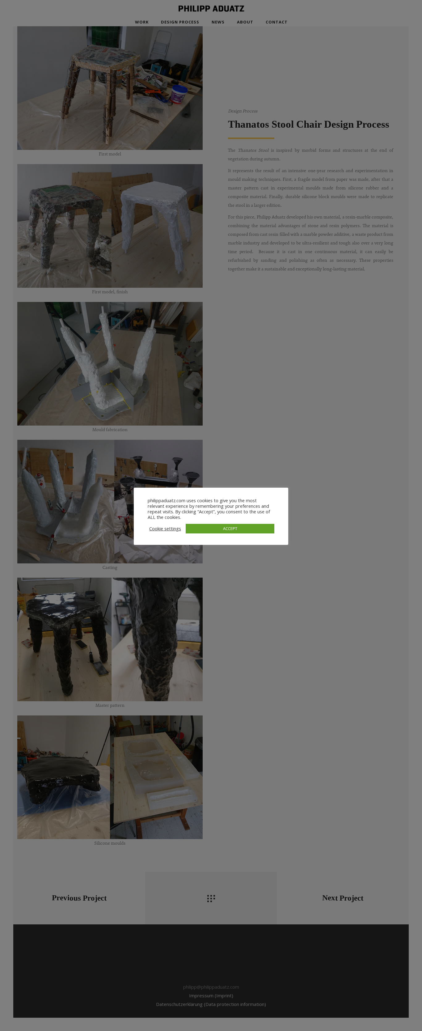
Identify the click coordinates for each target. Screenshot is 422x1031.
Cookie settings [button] (165, 528)
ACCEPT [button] (230, 528)
